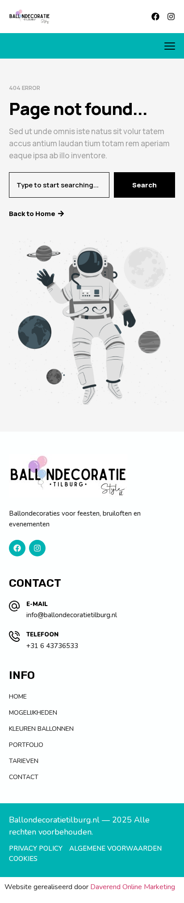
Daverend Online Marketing (132, 887)
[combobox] (59, 185)
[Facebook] (155, 17)
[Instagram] (171, 17)
